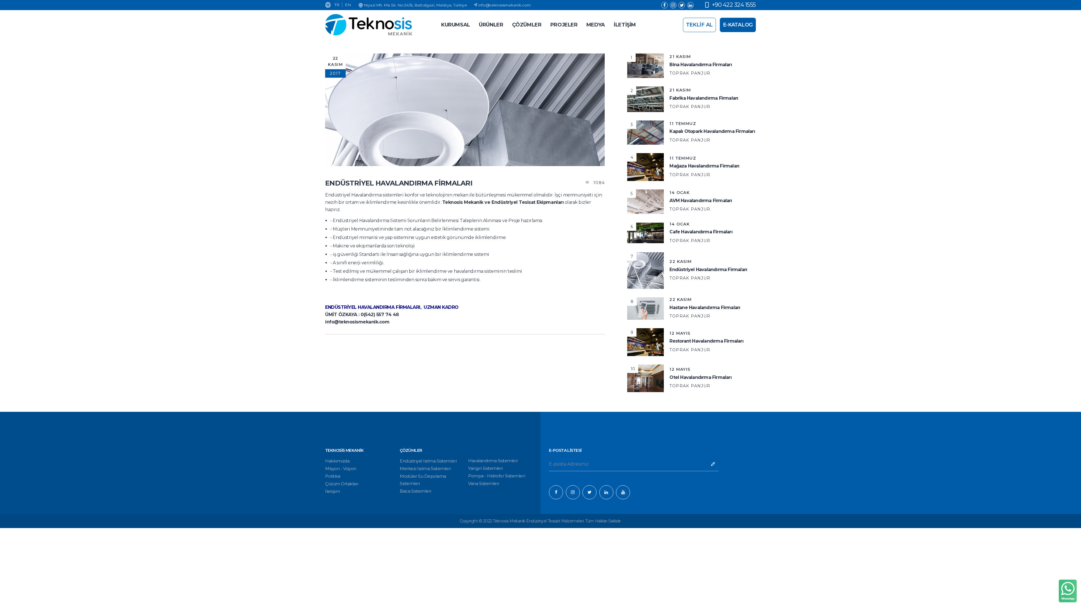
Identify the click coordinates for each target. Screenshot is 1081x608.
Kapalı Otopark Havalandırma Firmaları (712, 131)
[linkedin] (690, 5)
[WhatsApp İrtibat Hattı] (1068, 590)
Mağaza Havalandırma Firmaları (704, 166)
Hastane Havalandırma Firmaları (704, 307)
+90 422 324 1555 (734, 4)
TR (337, 4)
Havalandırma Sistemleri (493, 460)
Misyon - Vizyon (340, 468)
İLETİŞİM (625, 25)
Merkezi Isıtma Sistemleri (425, 468)
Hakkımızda (337, 461)
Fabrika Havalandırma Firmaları (703, 98)
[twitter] (681, 5)
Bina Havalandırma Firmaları (700, 64)
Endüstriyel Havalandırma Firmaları (708, 269)
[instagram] (673, 5)
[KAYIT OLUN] (712, 465)
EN (348, 4)
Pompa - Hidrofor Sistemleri (496, 476)
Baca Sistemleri (415, 491)
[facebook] (664, 5)
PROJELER (564, 25)
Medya (595, 25)
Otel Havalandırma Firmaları (700, 377)
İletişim (332, 491)
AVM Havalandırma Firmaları (700, 200)
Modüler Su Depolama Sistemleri (423, 479)
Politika (332, 476)
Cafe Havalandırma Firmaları (700, 231)
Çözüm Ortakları (341, 483)
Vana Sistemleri (483, 483)
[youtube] (623, 492)
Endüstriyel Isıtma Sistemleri (428, 461)
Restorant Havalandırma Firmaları (706, 341)
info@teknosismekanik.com (504, 5)
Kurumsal (455, 25)
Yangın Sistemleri (485, 468)
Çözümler (527, 25)
